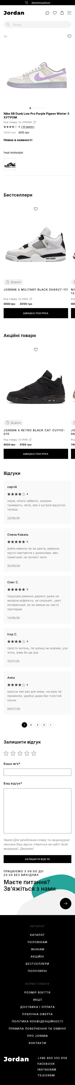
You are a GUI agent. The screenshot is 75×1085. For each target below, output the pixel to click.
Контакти (37, 1043)
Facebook (46, 1063)
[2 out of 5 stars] (13, 753)
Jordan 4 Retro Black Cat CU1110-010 (34, 432)
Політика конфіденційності (37, 1021)
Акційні (37, 956)
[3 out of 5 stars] (20, 753)
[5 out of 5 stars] (34, 753)
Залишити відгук (37, 859)
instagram (47, 1069)
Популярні (37, 971)
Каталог (37, 934)
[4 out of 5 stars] (27, 753)
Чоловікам (37, 942)
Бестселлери (37, 963)
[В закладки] (69, 36)
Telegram (46, 1075)
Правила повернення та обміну (37, 1028)
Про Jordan (37, 1035)
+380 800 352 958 (52, 1058)
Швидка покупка (35, 313)
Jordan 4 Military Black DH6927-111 (36, 289)
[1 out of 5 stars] (6, 753)
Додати (16, 282)
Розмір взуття (37, 992)
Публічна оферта (37, 1014)
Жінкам (37, 949)
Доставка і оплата (37, 1007)
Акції (37, 999)
